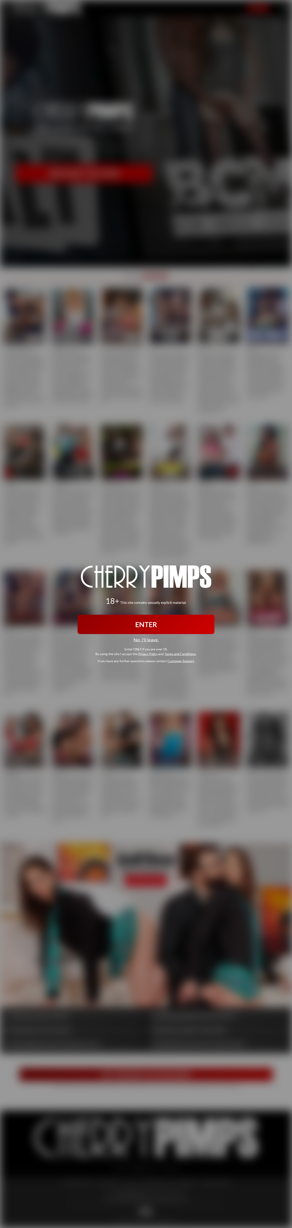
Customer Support (180, 661)
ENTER (146, 624)
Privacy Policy (148, 654)
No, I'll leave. (146, 639)
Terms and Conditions (180, 654)
